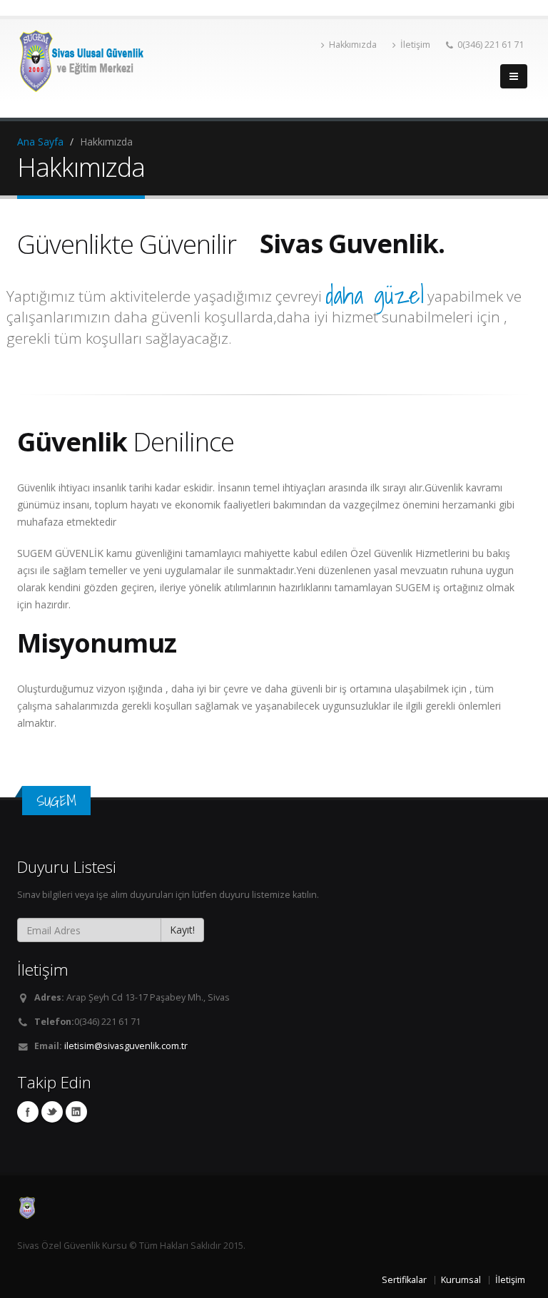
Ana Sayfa (40, 141)
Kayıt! (182, 929)
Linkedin (76, 1112)
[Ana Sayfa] (274, 1208)
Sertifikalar (404, 1280)
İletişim (415, 45)
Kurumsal (461, 1280)
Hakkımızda (353, 45)
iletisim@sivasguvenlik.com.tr (126, 1046)
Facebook (28, 1112)
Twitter (52, 1112)
